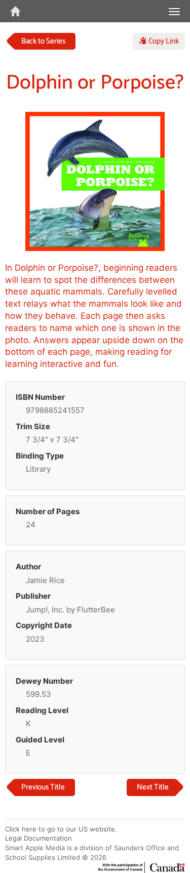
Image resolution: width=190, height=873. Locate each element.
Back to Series (43, 41)
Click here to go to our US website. (61, 829)
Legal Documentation (38, 838)
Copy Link (162, 41)
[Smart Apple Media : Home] (10, 11)
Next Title (153, 787)
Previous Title (43, 787)
